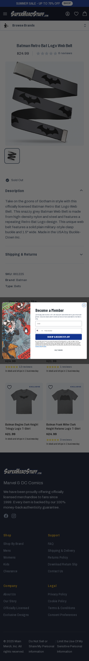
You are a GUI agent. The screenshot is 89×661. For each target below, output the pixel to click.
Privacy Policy (38, 346)
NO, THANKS (59, 350)
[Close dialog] (84, 305)
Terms (44, 346)
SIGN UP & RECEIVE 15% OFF (58, 336)
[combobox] (39, 330)
